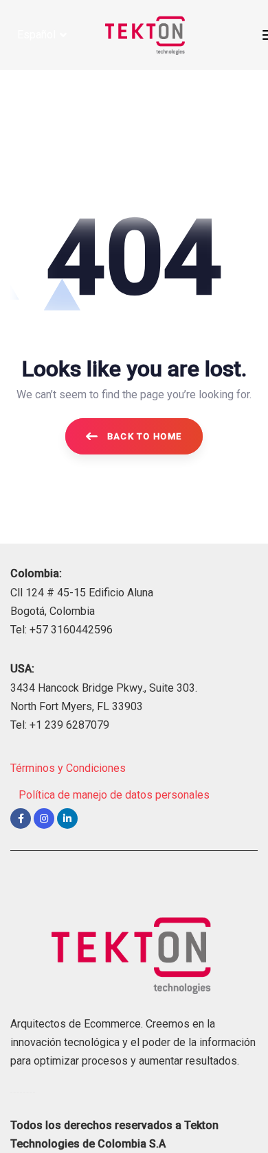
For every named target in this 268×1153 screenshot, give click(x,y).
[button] (42, 34)
